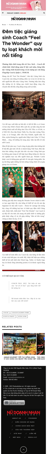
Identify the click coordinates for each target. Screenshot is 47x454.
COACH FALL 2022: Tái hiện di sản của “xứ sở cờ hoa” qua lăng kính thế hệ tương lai (25, 286)
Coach (5, 312)
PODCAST (10, 13)
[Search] (44, 12)
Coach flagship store (20, 312)
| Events (16, 13)
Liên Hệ (32, 433)
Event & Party (9, 316)
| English (23, 13)
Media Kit (32, 437)
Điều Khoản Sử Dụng (25, 422)
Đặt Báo (17, 437)
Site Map (18, 433)
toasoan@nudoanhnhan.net (16, 377)
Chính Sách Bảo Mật (25, 425)
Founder (33, 418)
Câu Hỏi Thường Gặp (25, 429)
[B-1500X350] (23, 5)
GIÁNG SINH (22, 316)
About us (16, 418)
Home (4, 24)
